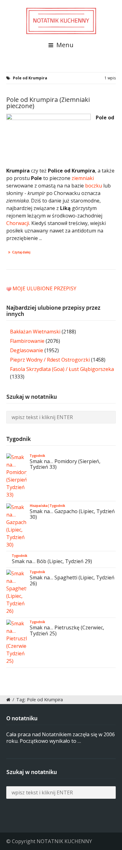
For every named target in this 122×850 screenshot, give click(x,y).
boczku (93, 185)
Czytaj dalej (21, 252)
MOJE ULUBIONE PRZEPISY (44, 288)
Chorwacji (17, 223)
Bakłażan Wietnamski (35, 331)
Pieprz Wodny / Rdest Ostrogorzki (50, 359)
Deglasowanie (26, 350)
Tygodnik (37, 455)
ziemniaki (83, 178)
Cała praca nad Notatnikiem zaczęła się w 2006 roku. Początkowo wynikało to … (60, 737)
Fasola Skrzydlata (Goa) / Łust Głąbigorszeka (62, 369)
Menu (64, 45)
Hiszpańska (39, 505)
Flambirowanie (27, 341)
